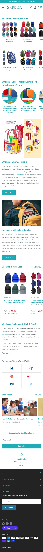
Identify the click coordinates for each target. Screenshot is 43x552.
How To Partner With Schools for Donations (17, 419)
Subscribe (21, 446)
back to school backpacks (22, 331)
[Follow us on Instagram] (11, 523)
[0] (39, 7)
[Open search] (31, 7)
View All (38, 395)
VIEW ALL (9, 192)
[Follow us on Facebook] (3, 523)
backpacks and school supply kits (19, 240)
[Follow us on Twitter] (7, 523)
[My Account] (35, 7)
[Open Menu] (3, 7)
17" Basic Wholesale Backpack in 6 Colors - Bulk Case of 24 (14, 301)
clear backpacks (22, 175)
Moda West (8, 297)
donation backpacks (9, 349)
